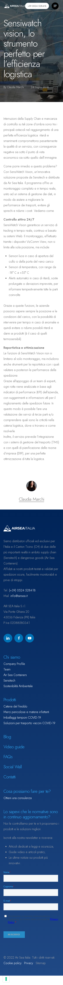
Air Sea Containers (15, 675)
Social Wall (13, 767)
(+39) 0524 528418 (22, 590)
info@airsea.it (18, 596)
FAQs (8, 757)
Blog (7, 737)
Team (7, 669)
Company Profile (14, 664)
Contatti (10, 777)
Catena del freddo (15, 706)
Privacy (28, 963)
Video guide (14, 747)
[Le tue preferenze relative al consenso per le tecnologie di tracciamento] (6, 979)
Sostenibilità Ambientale (18, 686)
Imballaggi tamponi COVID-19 (22, 717)
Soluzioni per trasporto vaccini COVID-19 (29, 723)
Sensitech (9, 680)
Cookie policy (13, 963)
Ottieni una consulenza (18, 798)
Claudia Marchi (15, 87)
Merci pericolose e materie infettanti (26, 712)
